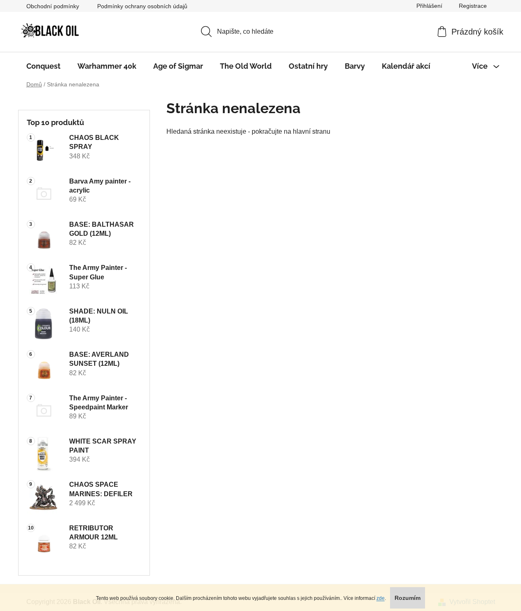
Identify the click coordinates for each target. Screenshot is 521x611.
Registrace (473, 5)
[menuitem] (43, 66)
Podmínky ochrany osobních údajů (142, 6)
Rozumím (408, 598)
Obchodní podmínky (52, 6)
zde (380, 598)
